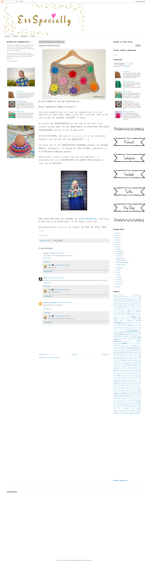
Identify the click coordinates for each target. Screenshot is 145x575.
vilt (137, 405)
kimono (130, 362)
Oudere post (105, 354)
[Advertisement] (127, 447)
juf (118, 355)
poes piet (127, 383)
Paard (114, 380)
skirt (130, 395)
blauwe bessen (123, 304)
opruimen (125, 378)
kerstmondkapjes (137, 360)
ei (137, 328)
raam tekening (137, 386)
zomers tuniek (125, 413)
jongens (115, 355)
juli (117, 270)
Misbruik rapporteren (120, 480)
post (127, 386)
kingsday (119, 363)
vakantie (139, 402)
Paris (122, 382)
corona (139, 314)
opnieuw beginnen (117, 378)
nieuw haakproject (136, 375)
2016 (116, 244)
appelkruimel (132, 301)
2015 (116, 247)
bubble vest (124, 308)
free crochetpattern (118, 334)
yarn (124, 411)
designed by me (121, 324)
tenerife (118, 400)
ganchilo (127, 334)
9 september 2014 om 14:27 (56, 253)
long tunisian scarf (130, 372)
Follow (115, 55)
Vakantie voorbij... (121, 265)
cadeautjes (138, 309)
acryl (121, 298)
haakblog (139, 339)
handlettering (116, 347)
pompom (131, 383)
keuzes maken (116, 362)
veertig (125, 403)
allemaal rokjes (130, 299)
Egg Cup (10, 124)
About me (7, 36)
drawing (115, 327)
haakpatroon (117, 341)
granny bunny (122, 337)
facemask (129, 332)
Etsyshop (15, 36)
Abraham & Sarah (121, 260)
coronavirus (122, 317)
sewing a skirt (129, 393)
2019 (116, 237)
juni (118, 272)
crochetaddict (129, 320)
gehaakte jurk (137, 334)
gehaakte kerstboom (118, 336)
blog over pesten (137, 304)
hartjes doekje (120, 348)
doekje (125, 325)
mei (118, 274)
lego (121, 370)
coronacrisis (116, 317)
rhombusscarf (128, 388)
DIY (131, 323)
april (118, 277)
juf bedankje (122, 355)
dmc (134, 323)
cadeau (134, 309)
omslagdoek (138, 377)
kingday (115, 363)
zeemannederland (137, 411)
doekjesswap (131, 325)
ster (134, 396)
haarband (115, 343)
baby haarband (126, 303)
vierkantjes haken (133, 405)
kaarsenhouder (120, 357)
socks (139, 395)
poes (123, 383)
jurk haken (134, 355)
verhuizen (134, 403)
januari (119, 284)
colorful (128, 314)
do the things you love (118, 325)
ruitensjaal (122, 390)
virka (139, 405)
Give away (116, 337)
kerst (139, 357)
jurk (131, 355)
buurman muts (124, 309)
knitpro (135, 363)
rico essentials (137, 388)
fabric (125, 332)
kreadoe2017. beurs (123, 368)
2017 (116, 242)
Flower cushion (20, 111)
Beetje (139, 303)
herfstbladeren (121, 350)
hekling (133, 348)
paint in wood (137, 380)
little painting (138, 370)
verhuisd (129, 403)
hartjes (114, 348)
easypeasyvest (122, 328)
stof (137, 396)
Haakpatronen (24, 36)
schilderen (123, 391)
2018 (116, 240)
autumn (121, 303)
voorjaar (122, 406)
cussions (134, 322)
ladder (136, 368)
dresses (123, 327)
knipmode (131, 363)
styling (114, 398)
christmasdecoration (118, 313)
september (120, 258)
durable (127, 327)
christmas (138, 311)
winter (133, 410)
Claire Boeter (138, 313)
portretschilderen (137, 385)
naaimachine (124, 375)
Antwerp (121, 301)
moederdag (127, 373)
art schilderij (116, 303)
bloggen (115, 306)
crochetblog (138, 320)
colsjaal (132, 314)
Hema (136, 348)
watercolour (135, 406)
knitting (139, 363)
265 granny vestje (135, 296)
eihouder (115, 331)
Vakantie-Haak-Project (122, 262)
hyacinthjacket (120, 353)
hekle (129, 348)
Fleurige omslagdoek (128, 111)
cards (133, 311)
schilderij (139, 391)
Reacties (47, 261)
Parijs (119, 382)
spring (126, 396)
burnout (132, 308)
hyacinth (135, 352)
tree (114, 401)
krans (140, 367)
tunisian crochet (132, 401)
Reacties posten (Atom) (53, 357)
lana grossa (116, 370)
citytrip (132, 313)
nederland (129, 375)
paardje (118, 380)
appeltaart (137, 301)
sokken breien (121, 396)
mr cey (139, 373)
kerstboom (131, 358)
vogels (118, 406)
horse (114, 352)
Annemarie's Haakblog (49, 302)
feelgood (136, 332)
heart (126, 348)
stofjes (139, 396)
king (140, 362)
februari (119, 281)
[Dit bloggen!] (56, 241)
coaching (115, 314)
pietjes (120, 383)
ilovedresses (127, 353)
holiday (135, 350)
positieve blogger (121, 386)
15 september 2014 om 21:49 (65, 302)
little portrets (122, 372)
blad (119, 304)
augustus (119, 267)
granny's (135, 337)
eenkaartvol (129, 328)
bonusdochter (132, 306)
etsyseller (115, 332)
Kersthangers (116, 360)
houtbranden (119, 352)
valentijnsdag (121, 403)
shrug (137, 393)
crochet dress (121, 318)
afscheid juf (133, 298)
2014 (116, 249)
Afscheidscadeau (122, 299)
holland (139, 350)
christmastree (127, 313)
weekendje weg (128, 408)
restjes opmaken (121, 388)
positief (115, 386)
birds (117, 304)
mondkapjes (134, 373)
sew (120, 393)
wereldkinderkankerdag (118, 410)
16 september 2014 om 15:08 (62, 265)
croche (127, 317)
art (140, 301)
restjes (114, 388)
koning (139, 365)
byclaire (130, 309)
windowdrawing (127, 410)
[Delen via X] (58, 241)
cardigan (128, 311)
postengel (131, 386)
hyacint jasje (130, 352)
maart (118, 279)
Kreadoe (115, 368)
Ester (49, 265)
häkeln (120, 343)
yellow (126, 411)
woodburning (119, 411)
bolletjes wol (125, 306)
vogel (114, 406)
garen (132, 334)
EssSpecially (132, 331)
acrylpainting (126, 298)
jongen (139, 353)
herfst (139, 348)
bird (114, 304)
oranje (129, 378)
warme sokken (128, 406)
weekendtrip (138, 408)
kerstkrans (123, 360)
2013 (116, 286)
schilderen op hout (131, 391)
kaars (114, 357)
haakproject (138, 341)
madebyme (138, 372)
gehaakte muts (128, 336)
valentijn (115, 403)
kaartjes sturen (129, 357)
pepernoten (129, 382)
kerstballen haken (123, 358)
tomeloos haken (137, 400)
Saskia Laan (129, 390)
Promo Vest (19, 91)
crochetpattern (118, 322)
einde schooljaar (122, 331)
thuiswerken (130, 400)
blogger (120, 306)
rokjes (118, 390)
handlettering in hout (125, 347)
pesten (134, 382)
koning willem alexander (119, 367)
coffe (119, 314)
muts (114, 375)
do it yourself (138, 323)
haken (124, 343)
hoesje (132, 350)
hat (124, 348)
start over (131, 396)
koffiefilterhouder (134, 365)
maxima (122, 373)
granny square (129, 337)
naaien (118, 375)
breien (139, 306)
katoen (135, 357)
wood (114, 411)
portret (126, 385)
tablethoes (124, 398)
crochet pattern (136, 318)
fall (132, 332)
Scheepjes (138, 390)
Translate (126, 66)
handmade (135, 347)
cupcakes (130, 322)
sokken (115, 396)
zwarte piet (137, 413)
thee (126, 400)
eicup (140, 328)
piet (140, 382)
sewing (124, 393)
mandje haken (116, 373)
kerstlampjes (129, 360)
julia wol (128, 355)
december (119, 251)
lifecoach (133, 370)
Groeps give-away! (21, 101)
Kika (122, 362)
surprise (119, 398)
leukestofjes (127, 370)
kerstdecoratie (138, 358)
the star (122, 400)
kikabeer (126, 362)
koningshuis (135, 367)
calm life (115, 311)
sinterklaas (116, 395)
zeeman (130, 411)
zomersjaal (131, 413)
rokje (114, 390)
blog (132, 305)
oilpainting (124, 377)
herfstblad (115, 350)
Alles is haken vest (128, 81)
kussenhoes (131, 368)
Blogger (89, 560)
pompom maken (137, 383)
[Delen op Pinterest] (62, 241)
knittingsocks (123, 365)
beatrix (131, 303)
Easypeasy (115, 328)
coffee (122, 314)
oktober (119, 256)
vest (138, 403)
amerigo (117, 301)
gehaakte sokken (136, 336)
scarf (134, 390)
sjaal (127, 395)
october (119, 377)
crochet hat (129, 318)
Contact (33, 36)
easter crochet (137, 327)
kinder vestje (135, 362)
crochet (133, 317)
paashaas (123, 380)
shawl (134, 393)
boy (137, 306)
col (125, 314)
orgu (132, 378)
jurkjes (139, 355)
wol (136, 410)
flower (139, 332)
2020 (116, 235)
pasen (124, 382)
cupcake (125, 322)
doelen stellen (138, 325)
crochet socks (118, 320)
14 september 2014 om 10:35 (56, 278)
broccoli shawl (116, 308)
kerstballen (116, 358)
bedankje (136, 303)
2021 (116, 233)
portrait (115, 385)
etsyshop (120, 332)
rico (133, 388)
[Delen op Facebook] (60, 241)
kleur (123, 363)
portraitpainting (120, 385)
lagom (139, 368)
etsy (140, 331)
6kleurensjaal (116, 298)
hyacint (124, 352)
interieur (135, 353)
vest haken (119, 405)
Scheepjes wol (116, 391)
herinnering (127, 350)
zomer (120, 413)
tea (127, 398)
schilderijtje (116, 393)
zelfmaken (115, 413)
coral (136, 314)
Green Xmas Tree (129, 339)
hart (140, 347)
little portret (116, 372)
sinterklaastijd (123, 395)
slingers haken (134, 395)
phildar (137, 382)
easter (131, 327)
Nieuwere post (43, 354)
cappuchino (122, 311)
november (119, 253)
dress (119, 327)
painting (115, 382)
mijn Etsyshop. (87, 218)
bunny (128, 308)
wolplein (139, 410)
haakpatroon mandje (128, 341)
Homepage (75, 354)
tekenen (131, 398)
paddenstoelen (129, 380)
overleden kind (137, 378)
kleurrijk (126, 363)
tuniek (117, 401)
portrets (131, 385)
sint (140, 393)
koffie (128, 365)
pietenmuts (116, 383)
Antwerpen (126, 301)
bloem (129, 304)
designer (128, 323)
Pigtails (45, 278)
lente (123, 370)
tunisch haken (123, 401)
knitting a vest (116, 365)
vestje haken (125, 405)
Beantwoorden (47, 258)
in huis (131, 353)
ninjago (115, 377)
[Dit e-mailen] (54, 241)
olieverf (133, 377)
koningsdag (128, 367)
